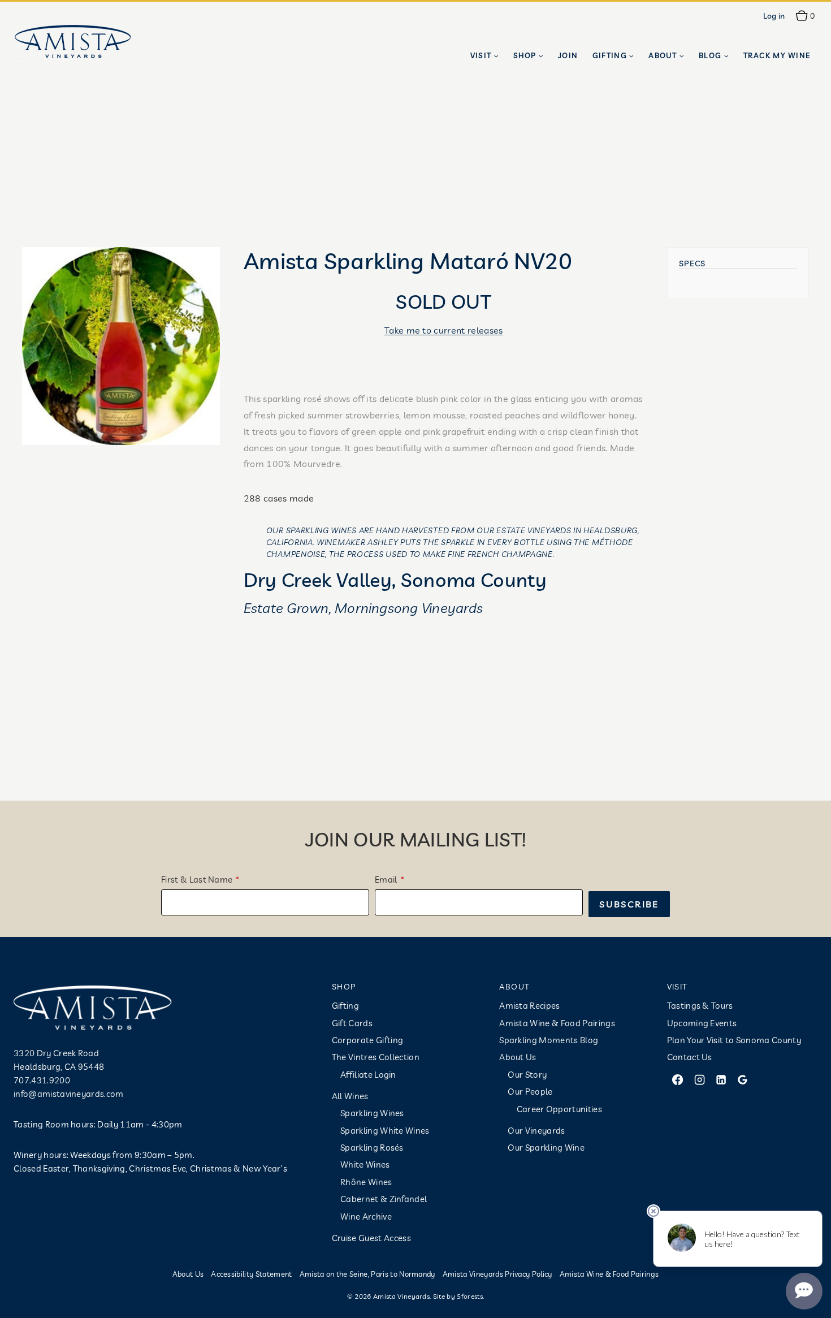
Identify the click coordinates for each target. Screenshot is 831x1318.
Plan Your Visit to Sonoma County (734, 1040)
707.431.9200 (42, 1080)
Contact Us (689, 1057)
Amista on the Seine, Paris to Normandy (367, 1273)
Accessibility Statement (251, 1273)
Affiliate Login (368, 1074)
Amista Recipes (529, 1005)
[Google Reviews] (743, 1079)
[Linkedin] (721, 1079)
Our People (530, 1091)
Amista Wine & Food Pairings (557, 1023)
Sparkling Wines (372, 1113)
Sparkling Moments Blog (548, 1040)
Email (386, 879)
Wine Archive (366, 1216)
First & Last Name (196, 879)
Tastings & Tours (700, 1005)
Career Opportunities (559, 1109)
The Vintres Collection (375, 1057)
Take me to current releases (443, 330)
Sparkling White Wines (385, 1130)
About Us (517, 1057)
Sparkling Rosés (372, 1147)
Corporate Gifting (367, 1040)
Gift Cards (352, 1023)
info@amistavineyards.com (69, 1093)
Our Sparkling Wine (546, 1147)
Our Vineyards (536, 1130)
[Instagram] (699, 1079)
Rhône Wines (366, 1182)
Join (568, 55)
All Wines (350, 1096)
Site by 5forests (458, 1296)
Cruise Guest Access (371, 1238)
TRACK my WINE (777, 55)
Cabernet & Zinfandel (383, 1199)
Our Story (527, 1074)
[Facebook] (678, 1079)
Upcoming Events (702, 1023)
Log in (774, 16)
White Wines (365, 1164)
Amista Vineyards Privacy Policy (497, 1273)
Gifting (345, 1005)
